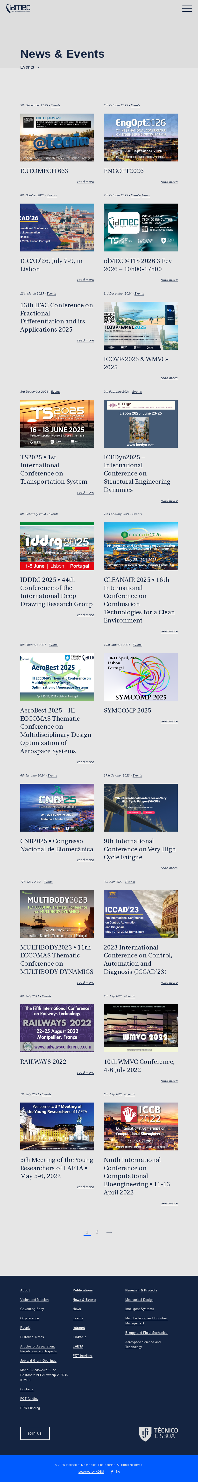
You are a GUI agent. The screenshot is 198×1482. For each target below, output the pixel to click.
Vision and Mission (34, 1300)
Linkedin (79, 1337)
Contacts (27, 1389)
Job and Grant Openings (38, 1360)
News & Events (84, 1300)
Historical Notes (32, 1337)
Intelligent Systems (139, 1309)
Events (55, 105)
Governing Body (32, 1309)
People (25, 1327)
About (25, 1290)
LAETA (78, 1346)
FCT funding (29, 1398)
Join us (35, 1433)
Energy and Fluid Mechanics (146, 1332)
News (146, 195)
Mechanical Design (139, 1300)
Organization (29, 1318)
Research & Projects (141, 1290)
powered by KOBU (91, 1471)
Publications (83, 1290)
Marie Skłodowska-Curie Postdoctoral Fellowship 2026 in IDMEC (44, 1375)
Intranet (79, 1327)
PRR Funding (30, 1408)
